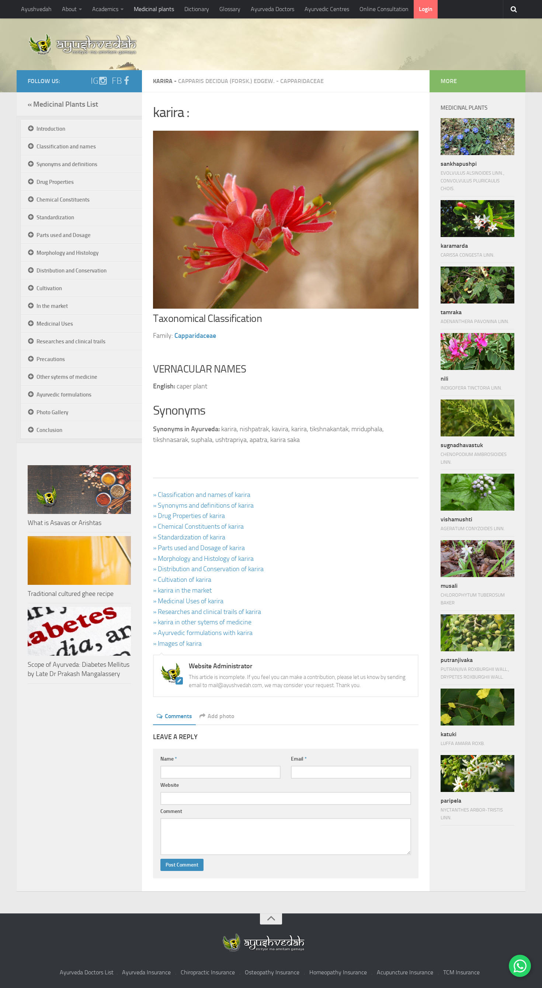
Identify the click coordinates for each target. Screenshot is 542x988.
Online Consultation (384, 9)
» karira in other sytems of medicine (202, 622)
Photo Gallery (52, 412)
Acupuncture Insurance (405, 972)
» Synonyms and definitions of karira (203, 505)
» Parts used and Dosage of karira (199, 548)
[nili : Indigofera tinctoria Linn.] (477, 351)
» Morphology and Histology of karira (203, 559)
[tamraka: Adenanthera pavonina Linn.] (477, 285)
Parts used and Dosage (64, 235)
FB (117, 80)
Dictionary (196, 9)
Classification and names (66, 146)
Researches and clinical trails (71, 341)
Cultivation (49, 288)
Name (168, 759)
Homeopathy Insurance (338, 972)
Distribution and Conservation (72, 270)
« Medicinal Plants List (63, 104)
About (69, 9)
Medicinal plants (154, 9)
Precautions (51, 359)
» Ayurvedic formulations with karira (203, 633)
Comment (171, 811)
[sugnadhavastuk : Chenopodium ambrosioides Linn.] (477, 417)
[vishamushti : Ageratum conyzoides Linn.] (477, 492)
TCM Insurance (461, 972)
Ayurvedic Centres (327, 9)
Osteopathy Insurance (272, 972)
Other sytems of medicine (67, 377)
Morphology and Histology (67, 253)
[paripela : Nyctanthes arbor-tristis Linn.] (477, 773)
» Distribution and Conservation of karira (208, 569)
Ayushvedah (36, 9)
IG (94, 80)
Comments (178, 716)
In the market (52, 306)
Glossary (229, 9)
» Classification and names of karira (201, 495)
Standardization (55, 217)
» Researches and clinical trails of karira (207, 612)
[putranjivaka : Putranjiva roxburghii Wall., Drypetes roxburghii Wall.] (477, 632)
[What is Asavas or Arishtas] (79, 489)
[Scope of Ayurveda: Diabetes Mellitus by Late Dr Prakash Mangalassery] (79, 631)
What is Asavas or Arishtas (64, 523)
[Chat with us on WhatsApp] (520, 966)
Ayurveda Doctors (272, 9)
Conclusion (49, 430)
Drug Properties (55, 182)
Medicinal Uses (55, 323)
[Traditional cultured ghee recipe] (79, 560)
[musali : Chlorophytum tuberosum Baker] (477, 558)
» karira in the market (182, 590)
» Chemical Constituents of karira (198, 526)
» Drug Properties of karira (189, 516)
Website (169, 785)
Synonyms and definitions (67, 164)
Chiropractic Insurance (208, 972)
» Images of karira (177, 643)
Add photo (221, 716)
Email (299, 759)
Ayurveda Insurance (146, 972)
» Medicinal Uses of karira (188, 601)
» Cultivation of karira (182, 580)
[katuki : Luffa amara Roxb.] (477, 707)
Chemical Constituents (63, 199)
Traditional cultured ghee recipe (71, 594)
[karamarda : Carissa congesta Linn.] (477, 218)
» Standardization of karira (189, 537)
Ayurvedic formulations (64, 394)
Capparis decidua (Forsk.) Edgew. (226, 81)
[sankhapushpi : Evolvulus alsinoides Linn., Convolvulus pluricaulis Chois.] (477, 136)
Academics (105, 9)
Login (425, 9)
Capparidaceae (302, 81)
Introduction (51, 129)
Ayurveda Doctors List (87, 972)
